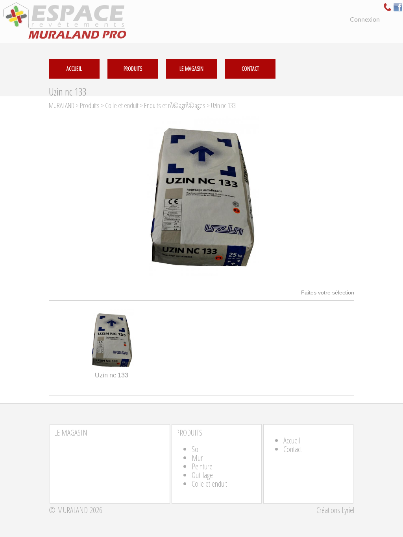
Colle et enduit (122, 105)
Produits (133, 68)
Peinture (202, 466)
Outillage (202, 475)
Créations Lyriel (335, 510)
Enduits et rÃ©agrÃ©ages (174, 105)
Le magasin (191, 68)
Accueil (291, 440)
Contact (292, 449)
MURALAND (61, 105)
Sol (196, 449)
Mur (197, 457)
